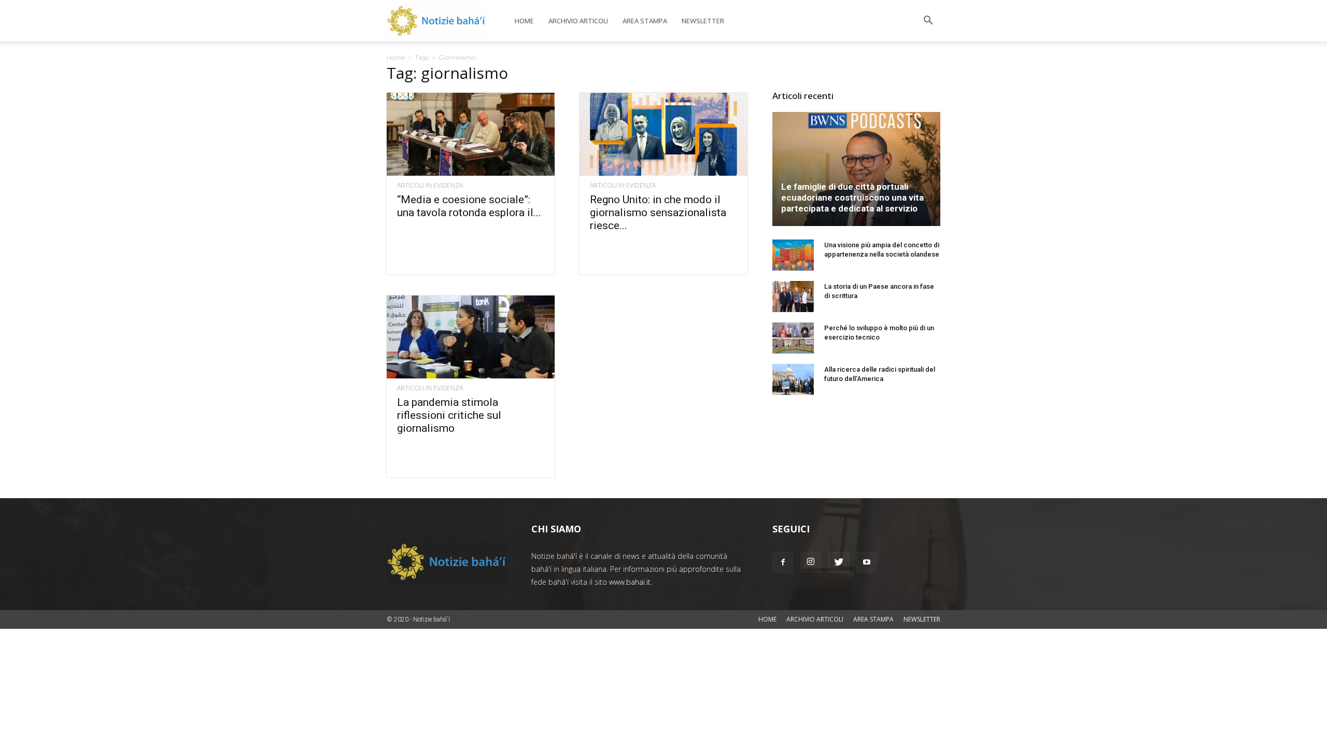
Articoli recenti (803, 96)
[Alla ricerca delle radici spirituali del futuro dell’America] (793, 379)
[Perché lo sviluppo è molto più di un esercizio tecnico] (793, 338)
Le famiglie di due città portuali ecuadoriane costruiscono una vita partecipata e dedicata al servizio (852, 197)
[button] (927, 21)
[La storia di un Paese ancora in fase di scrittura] (793, 296)
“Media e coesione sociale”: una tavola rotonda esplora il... (469, 206)
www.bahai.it (630, 582)
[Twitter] (838, 562)
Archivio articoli (578, 20)
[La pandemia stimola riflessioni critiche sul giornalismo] (471, 336)
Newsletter (703, 20)
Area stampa (645, 20)
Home (524, 20)
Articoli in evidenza (430, 185)
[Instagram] (810, 562)
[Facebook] (782, 562)
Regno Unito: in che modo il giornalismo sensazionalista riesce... (658, 212)
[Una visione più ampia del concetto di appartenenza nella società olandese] (793, 255)
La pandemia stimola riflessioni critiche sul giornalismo (449, 415)
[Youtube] (866, 562)
